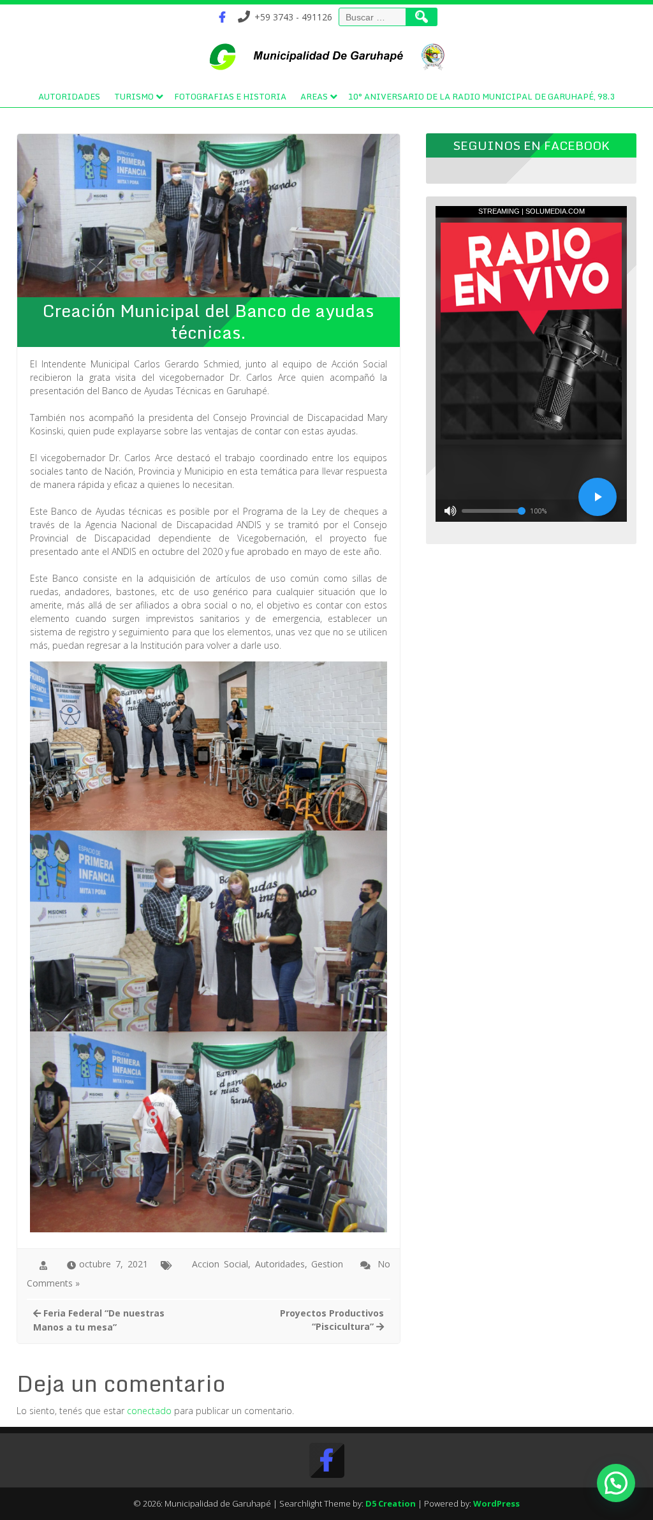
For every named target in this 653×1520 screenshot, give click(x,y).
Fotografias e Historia (230, 96)
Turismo (134, 96)
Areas (314, 96)
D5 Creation (390, 1503)
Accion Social (220, 1264)
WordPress (496, 1503)
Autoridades (69, 96)
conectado (149, 1411)
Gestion (327, 1264)
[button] (616, 1483)
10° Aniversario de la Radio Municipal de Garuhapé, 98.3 (481, 96)
